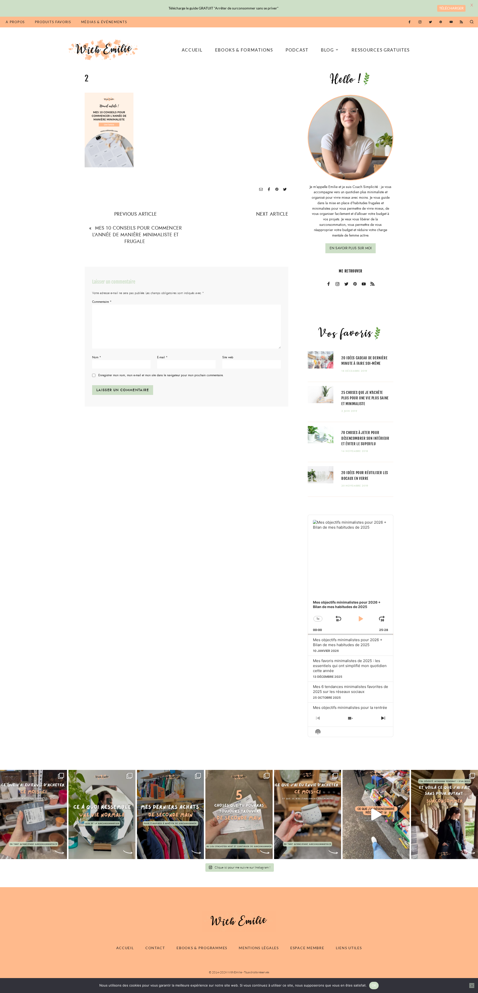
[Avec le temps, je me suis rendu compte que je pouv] (238, 814)
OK (374, 985)
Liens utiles (349, 948)
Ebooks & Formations (244, 50)
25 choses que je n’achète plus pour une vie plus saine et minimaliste (365, 398)
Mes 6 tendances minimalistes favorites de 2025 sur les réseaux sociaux (350, 689)
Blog (327, 50)
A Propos (15, 22)
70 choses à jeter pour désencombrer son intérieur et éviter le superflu (365, 438)
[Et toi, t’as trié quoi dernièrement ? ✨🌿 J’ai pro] (376, 814)
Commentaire (102, 302)
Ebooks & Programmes (202, 948)
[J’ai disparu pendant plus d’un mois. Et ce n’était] (444, 814)
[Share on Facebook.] (269, 189)
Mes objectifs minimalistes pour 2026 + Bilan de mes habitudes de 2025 (347, 642)
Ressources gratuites (381, 50)
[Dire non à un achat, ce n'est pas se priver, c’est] (33, 814)
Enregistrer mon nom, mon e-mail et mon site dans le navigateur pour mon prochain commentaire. (161, 375)
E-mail (162, 357)
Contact (155, 948)
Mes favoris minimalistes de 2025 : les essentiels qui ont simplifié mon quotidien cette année (350, 665)
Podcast (297, 50)
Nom (96, 357)
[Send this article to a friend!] (261, 189)
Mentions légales (259, 948)
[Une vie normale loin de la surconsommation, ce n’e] (101, 814)
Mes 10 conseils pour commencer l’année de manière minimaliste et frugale (137, 235)
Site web (227, 357)
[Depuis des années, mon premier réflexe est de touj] (170, 814)
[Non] (471, 985)
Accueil (192, 50)
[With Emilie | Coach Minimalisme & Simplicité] (104, 49)
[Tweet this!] (285, 189)
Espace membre (307, 948)
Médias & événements (104, 22)
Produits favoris (53, 22)
